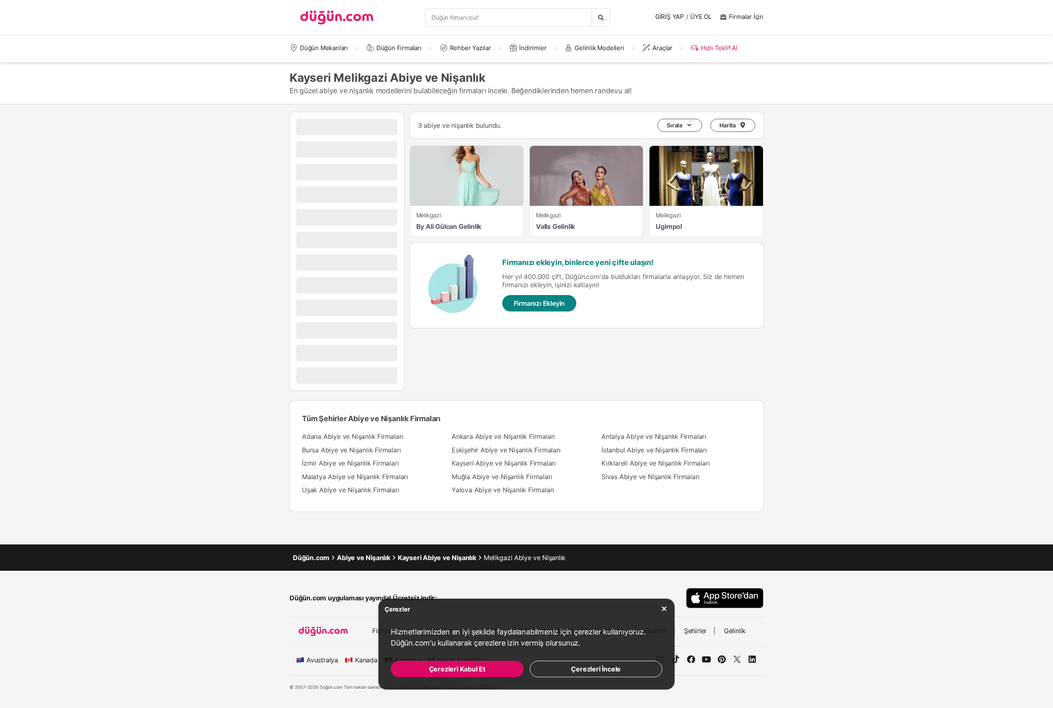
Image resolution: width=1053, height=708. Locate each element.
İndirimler (532, 48)
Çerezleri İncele (596, 669)
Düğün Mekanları (324, 48)
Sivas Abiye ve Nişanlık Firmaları (650, 477)
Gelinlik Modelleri (599, 48)
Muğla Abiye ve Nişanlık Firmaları (502, 477)
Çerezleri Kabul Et (457, 669)
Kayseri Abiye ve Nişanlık (437, 557)
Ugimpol (669, 226)
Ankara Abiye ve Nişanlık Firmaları (503, 436)
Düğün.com (311, 557)
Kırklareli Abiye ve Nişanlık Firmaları (655, 463)
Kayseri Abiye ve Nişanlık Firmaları (504, 463)
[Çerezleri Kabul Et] (664, 609)
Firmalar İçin (746, 17)
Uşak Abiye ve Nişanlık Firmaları (350, 490)
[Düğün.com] (336, 17)
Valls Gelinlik (555, 226)
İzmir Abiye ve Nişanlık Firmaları (350, 463)
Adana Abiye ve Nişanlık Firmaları (352, 436)
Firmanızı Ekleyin (539, 303)
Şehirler (695, 631)
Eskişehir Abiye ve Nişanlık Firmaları (506, 450)
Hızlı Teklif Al (719, 48)
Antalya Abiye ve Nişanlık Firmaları (653, 436)
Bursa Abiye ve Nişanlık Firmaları (351, 450)
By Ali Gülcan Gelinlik (449, 226)
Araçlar (662, 48)
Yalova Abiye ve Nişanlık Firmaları (503, 490)
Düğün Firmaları (399, 48)
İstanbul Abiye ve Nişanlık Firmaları (654, 450)
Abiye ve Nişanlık (363, 557)
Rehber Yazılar (470, 48)
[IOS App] (724, 598)
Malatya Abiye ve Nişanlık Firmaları (355, 477)
